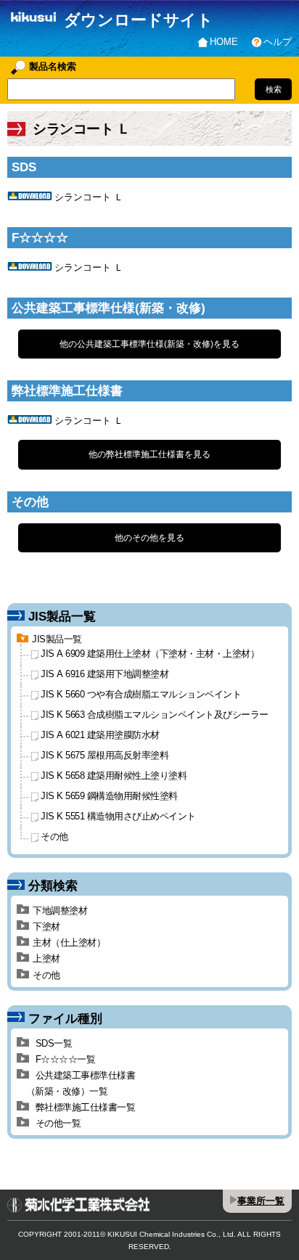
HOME (224, 41)
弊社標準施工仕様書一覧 (84, 1107)
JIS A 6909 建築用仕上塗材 (150, 654)
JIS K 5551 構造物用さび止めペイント (118, 816)
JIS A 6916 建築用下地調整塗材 (104, 674)
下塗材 (46, 926)
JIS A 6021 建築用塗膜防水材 (100, 735)
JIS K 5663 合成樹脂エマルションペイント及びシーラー (155, 715)
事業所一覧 (260, 1200)
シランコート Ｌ (88, 197)
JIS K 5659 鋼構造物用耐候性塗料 (109, 796)
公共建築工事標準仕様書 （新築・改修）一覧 (76, 1083)
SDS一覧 (52, 1043)
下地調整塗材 (60, 910)
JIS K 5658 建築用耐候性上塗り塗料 (114, 776)
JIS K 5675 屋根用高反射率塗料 (104, 755)
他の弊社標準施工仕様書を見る (149, 454)
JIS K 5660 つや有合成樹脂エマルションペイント (141, 695)
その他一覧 (57, 1123)
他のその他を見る (149, 538)
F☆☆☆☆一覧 (64, 1059)
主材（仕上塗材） (69, 942)
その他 (54, 837)
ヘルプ (277, 41)
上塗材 (46, 958)
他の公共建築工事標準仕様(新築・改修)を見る (149, 344)
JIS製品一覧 (57, 639)
